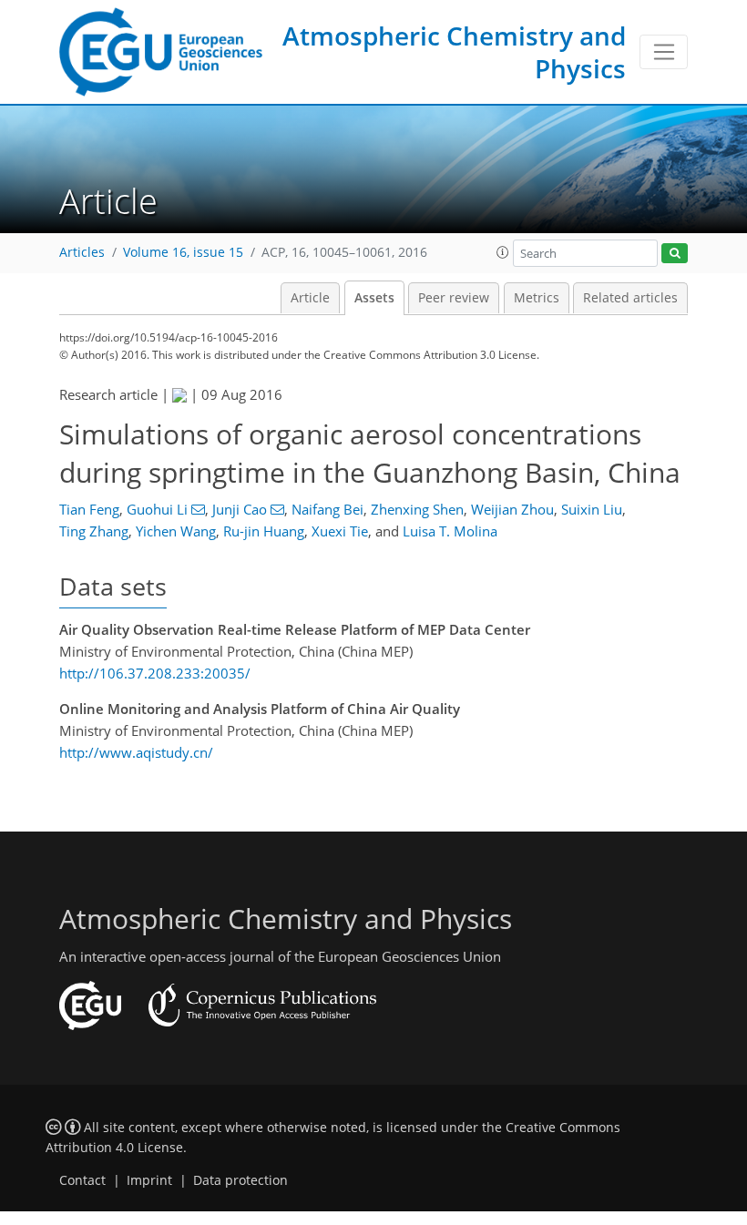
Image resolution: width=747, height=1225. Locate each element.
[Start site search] (674, 253)
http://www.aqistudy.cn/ (136, 752)
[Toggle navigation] (664, 52)
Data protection (240, 1180)
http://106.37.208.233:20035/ (155, 673)
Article (310, 298)
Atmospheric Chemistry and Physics (454, 52)
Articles (82, 252)
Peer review (453, 298)
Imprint (149, 1180)
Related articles (630, 298)
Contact (82, 1180)
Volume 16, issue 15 (183, 252)
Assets (374, 298)
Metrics (536, 298)
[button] (502, 252)
